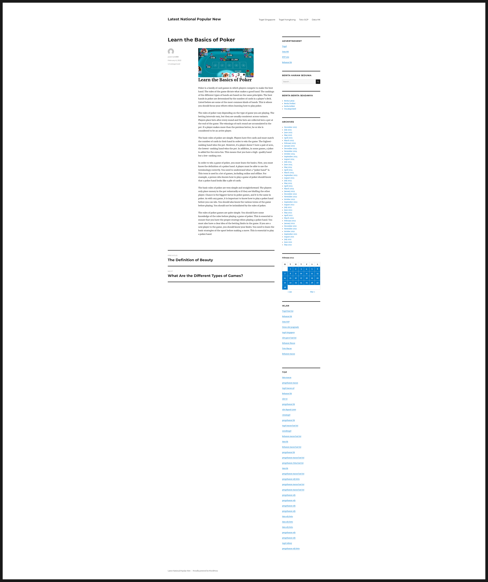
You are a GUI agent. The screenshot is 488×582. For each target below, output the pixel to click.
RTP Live (285, 57)
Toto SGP (303, 19)
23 (296, 283)
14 (285, 278)
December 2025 (290, 127)
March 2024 (289, 173)
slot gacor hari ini (289, 338)
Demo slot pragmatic (290, 327)
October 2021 (289, 231)
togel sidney (287, 543)
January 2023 (289, 191)
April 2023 (288, 186)
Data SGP (285, 322)
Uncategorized (174, 64)
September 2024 (290, 157)
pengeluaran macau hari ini (293, 484)
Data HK (316, 19)
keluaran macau (288, 354)
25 (307, 283)
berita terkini (289, 106)
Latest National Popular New (194, 19)
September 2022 (290, 202)
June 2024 (288, 165)
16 (296, 278)
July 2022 (288, 207)
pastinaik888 (173, 57)
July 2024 (288, 162)
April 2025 (288, 138)
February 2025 (290, 143)
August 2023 (289, 178)
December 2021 (290, 226)
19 (312, 278)
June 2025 (288, 132)
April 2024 (288, 170)
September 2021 (290, 234)
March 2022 (289, 218)
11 (306, 273)
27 (317, 283)
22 (290, 283)
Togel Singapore (267, 19)
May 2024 (288, 167)
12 (312, 273)
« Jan (290, 292)
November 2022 (290, 197)
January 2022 (289, 223)
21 (285, 283)
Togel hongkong (287, 19)
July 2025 (288, 130)
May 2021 (288, 245)
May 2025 (288, 135)
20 (317, 278)
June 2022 (288, 210)
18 (307, 278)
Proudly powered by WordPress (205, 571)
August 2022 (289, 205)
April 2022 (288, 215)
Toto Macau (287, 348)
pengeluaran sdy (288, 495)
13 (317, 273)
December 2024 (290, 149)
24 (301, 283)
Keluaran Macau (288, 343)
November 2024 (290, 151)
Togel (284, 46)
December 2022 (290, 194)
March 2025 (289, 140)
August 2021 (289, 237)
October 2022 (289, 199)
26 (312, 283)
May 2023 (288, 183)
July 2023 (288, 181)
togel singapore (288, 332)
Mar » (312, 292)
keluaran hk (287, 62)
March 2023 (289, 189)
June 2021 (288, 242)
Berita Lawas (289, 101)
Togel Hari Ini (287, 311)
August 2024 (289, 159)
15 (290, 278)
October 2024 (289, 154)
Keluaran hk (287, 316)
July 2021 (287, 239)
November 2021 (290, 229)
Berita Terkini (289, 103)
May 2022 (288, 213)
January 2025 (289, 146)
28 (285, 287)
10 (301, 273)
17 (301, 278)
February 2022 (290, 221)
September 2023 (290, 175)
